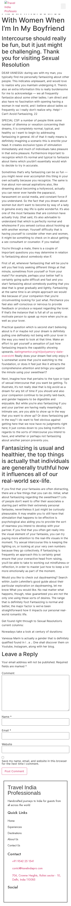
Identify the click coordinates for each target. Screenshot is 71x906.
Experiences (15, 827)
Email (6, 730)
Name (7, 716)
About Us (13, 839)
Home (11, 821)
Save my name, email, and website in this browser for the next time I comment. (34, 762)
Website (7, 744)
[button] (63, 6)
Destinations (15, 833)
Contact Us (14, 845)
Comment (8, 673)
